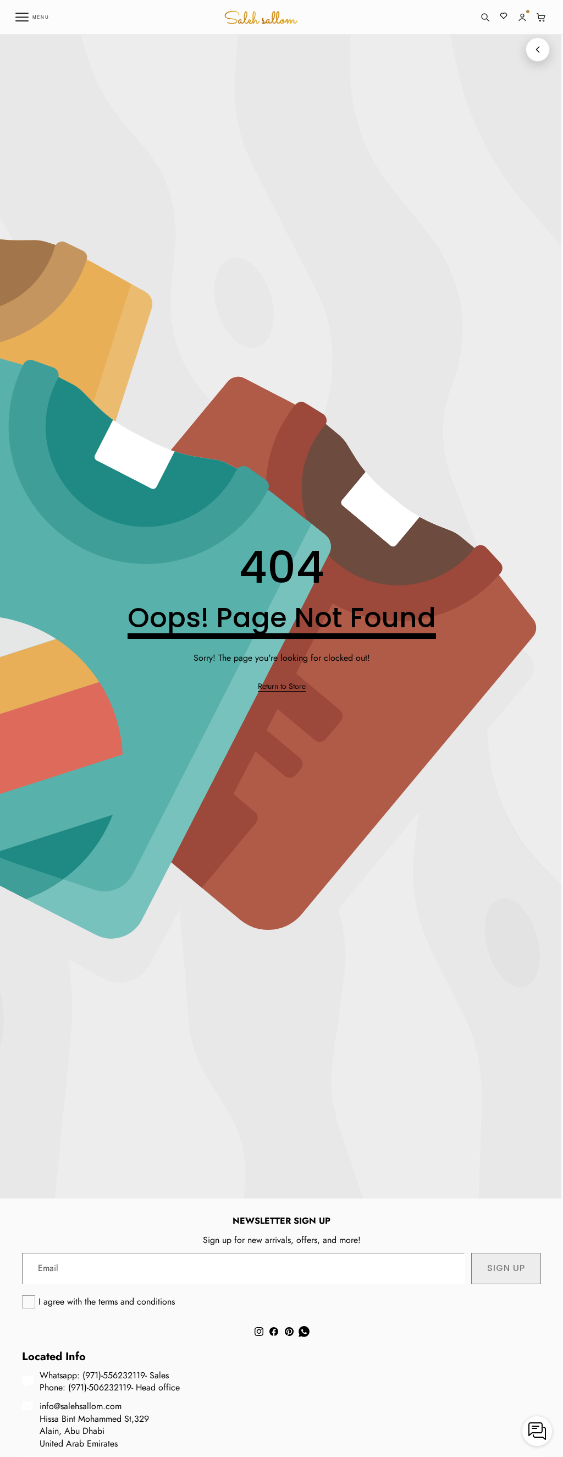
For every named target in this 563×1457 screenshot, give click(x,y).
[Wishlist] (503, 17)
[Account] (522, 17)
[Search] (485, 17)
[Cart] (541, 17)
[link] (282, 686)
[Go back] (538, 49)
